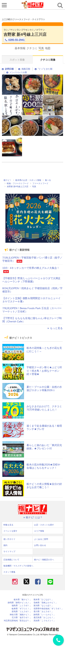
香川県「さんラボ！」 (43, 612)
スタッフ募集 (9, 572)
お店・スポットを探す (44, 525)
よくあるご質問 (41, 539)
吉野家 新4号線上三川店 (25, 34)
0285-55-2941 (16, 39)
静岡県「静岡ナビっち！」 (20, 603)
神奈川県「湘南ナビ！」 (21, 615)
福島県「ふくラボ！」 (22, 606)
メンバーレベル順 (18, 72)
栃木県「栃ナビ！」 (23, 600)
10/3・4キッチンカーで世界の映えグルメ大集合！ (30, 267)
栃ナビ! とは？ (34, 517)
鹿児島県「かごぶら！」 (44, 618)
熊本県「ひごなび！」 (43, 600)
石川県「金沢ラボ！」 (22, 618)
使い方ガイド (9, 539)
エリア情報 (39, 531)
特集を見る (8, 525)
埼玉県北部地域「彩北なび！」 (18, 621)
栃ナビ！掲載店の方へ (44, 560)
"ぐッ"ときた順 (45, 69)
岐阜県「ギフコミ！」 (22, 609)
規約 (5, 545)
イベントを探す (10, 531)
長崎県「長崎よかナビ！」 (45, 603)
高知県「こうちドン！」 (44, 621)
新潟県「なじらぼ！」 (43, 606)
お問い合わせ (40, 545)
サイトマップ (9, 551)
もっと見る (56, 328)
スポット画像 (17, 59)
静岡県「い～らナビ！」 (44, 615)
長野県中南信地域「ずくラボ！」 (48, 609)
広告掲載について (11, 560)
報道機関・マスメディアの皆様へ (18, 566)
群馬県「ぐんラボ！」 (22, 612)
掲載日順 (25, 69)
